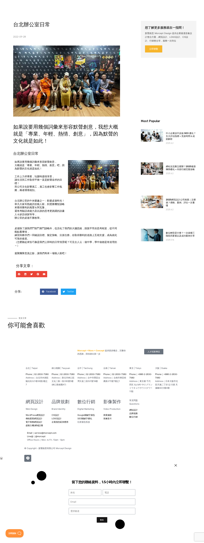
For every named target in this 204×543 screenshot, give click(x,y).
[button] (19, 274)
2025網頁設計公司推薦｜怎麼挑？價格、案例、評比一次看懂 (181, 202)
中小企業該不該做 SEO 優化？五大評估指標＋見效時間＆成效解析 (181, 136)
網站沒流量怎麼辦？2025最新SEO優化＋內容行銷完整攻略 (181, 168)
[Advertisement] (168, 83)
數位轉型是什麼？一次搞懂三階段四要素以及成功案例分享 (180, 234)
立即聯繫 (153, 48)
